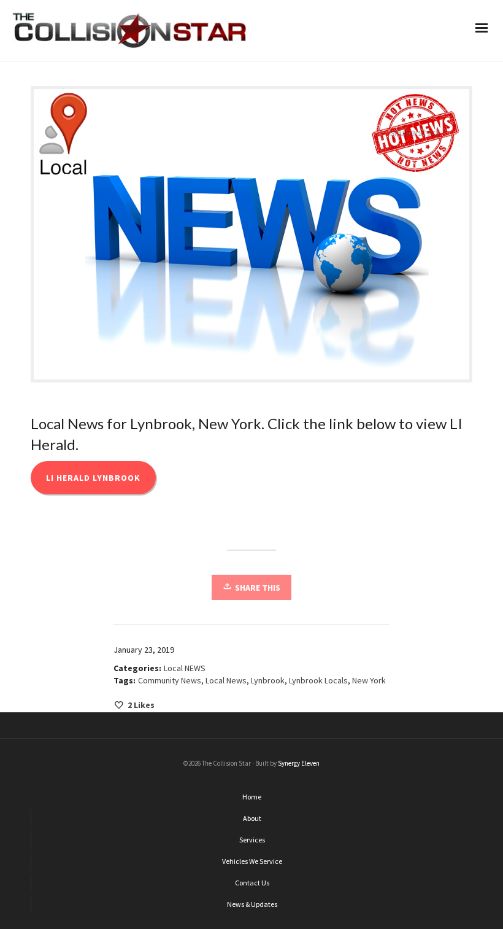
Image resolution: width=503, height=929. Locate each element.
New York (369, 680)
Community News (169, 680)
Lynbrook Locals (318, 680)
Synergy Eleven (299, 763)
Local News (226, 680)
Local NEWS (184, 668)
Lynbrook (268, 680)
